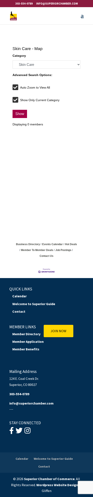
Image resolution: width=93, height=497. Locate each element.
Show (19, 114)
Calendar (19, 296)
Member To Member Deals (37, 250)
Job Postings (63, 250)
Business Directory (28, 244)
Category (19, 55)
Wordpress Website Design (57, 485)
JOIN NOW (58, 331)
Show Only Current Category (39, 100)
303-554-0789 (24, 3)
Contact (18, 311)
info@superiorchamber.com (31, 403)
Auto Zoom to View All (35, 87)
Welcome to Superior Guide (33, 304)
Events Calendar (52, 244)
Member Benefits (25, 349)
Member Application (28, 341)
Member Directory (26, 334)
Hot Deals (71, 244)
